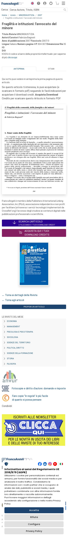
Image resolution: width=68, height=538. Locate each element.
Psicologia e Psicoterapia (20, 332)
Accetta (34, 510)
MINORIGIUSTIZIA (26, 15)
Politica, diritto (15, 348)
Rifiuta (34, 517)
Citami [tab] (51, 69)
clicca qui (12, 57)
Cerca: (4, 9)
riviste (12, 15)
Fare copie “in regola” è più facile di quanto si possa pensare (30, 397)
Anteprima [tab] (19, 69)
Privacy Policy (34, 531)
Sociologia (12, 337)
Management (13, 326)
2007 (40, 15)
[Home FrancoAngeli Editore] (13, 4)
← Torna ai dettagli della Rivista (19, 295)
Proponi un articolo (34, 307)
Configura (34, 524)
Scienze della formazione (20, 353)
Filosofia (11, 364)
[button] (31, 3)
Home (4, 15)
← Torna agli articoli (13, 300)
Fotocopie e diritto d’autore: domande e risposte (39, 388)
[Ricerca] (64, 10)
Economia (12, 321)
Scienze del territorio (18, 342)
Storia (10, 358)
